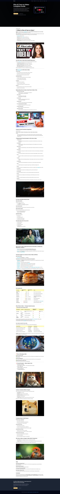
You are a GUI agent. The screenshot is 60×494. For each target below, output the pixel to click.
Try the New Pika (16, 13)
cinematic (38, 167)
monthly (25, 320)
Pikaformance (19, 268)
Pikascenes (18, 262)
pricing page (26, 267)
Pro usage (29, 263)
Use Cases (19, 69)
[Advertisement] (30, 20)
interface (20, 61)
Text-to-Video (18, 257)
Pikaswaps (18, 264)
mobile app (25, 31)
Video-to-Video (37, 267)
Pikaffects (18, 267)
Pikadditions (18, 263)
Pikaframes (18, 260)
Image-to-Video (33, 267)
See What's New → (21, 13)
